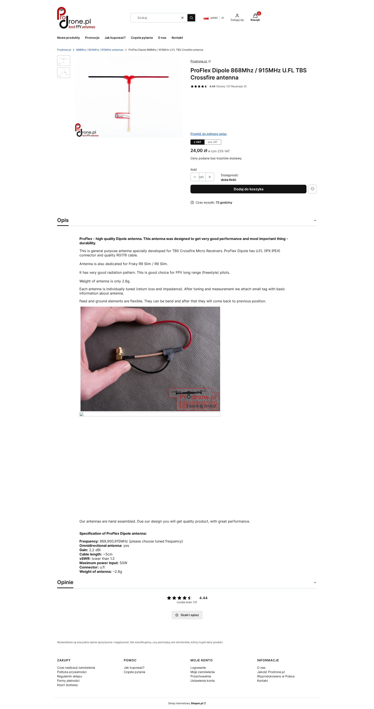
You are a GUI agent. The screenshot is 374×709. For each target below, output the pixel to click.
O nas (261, 667)
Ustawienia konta (202, 680)
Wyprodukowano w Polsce (276, 676)
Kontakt (262, 680)
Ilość (193, 169)
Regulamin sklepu (69, 676)
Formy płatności (68, 680)
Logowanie (198, 667)
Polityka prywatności (72, 672)
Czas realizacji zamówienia (76, 667)
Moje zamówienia (202, 672)
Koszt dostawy (67, 685)
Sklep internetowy (185, 703)
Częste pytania (134, 672)
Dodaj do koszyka (248, 189)
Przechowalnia (200, 676)
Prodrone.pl (64, 49)
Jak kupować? (134, 667)
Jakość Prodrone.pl (271, 672)
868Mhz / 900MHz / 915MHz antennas (99, 49)
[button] (191, 17)
